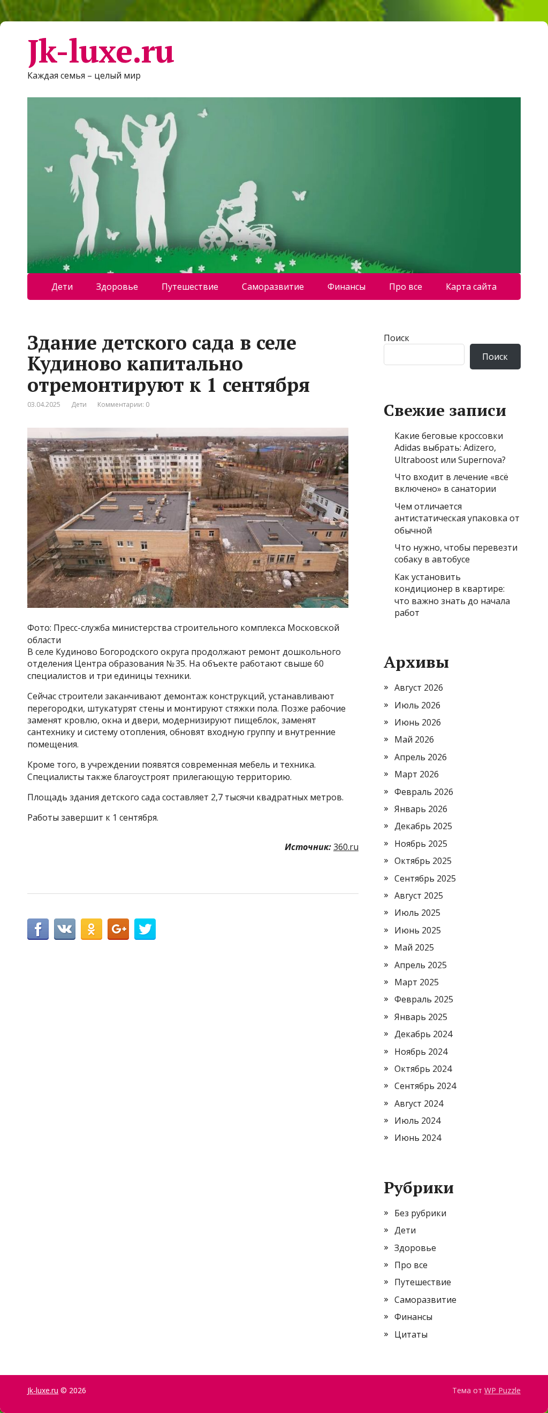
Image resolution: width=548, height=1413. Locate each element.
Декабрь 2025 (423, 826)
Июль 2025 (417, 912)
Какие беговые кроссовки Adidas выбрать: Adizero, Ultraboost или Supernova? (450, 448)
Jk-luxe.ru (100, 50)
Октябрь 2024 (423, 1069)
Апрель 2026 (420, 757)
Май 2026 (414, 739)
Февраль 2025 (423, 999)
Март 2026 (416, 774)
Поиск (396, 338)
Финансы (347, 286)
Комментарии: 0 (123, 404)
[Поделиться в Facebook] (38, 929)
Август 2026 (418, 687)
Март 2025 (416, 982)
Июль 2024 (417, 1120)
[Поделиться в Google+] (118, 929)
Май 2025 (414, 947)
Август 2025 (418, 895)
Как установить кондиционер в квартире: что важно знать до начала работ (452, 595)
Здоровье (117, 286)
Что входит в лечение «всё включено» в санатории (451, 483)
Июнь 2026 (417, 722)
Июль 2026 (417, 705)
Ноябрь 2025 (420, 844)
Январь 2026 (420, 809)
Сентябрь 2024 (425, 1086)
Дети (62, 286)
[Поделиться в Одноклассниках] (91, 929)
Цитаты (411, 1334)
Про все (405, 286)
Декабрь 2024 (423, 1034)
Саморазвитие (273, 286)
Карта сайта (471, 286)
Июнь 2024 (417, 1138)
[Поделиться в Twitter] (145, 929)
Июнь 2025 (417, 930)
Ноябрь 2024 (420, 1051)
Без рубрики (420, 1213)
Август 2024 (418, 1103)
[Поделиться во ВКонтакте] (64, 929)
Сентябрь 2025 (425, 878)
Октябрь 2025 (423, 861)
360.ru (346, 847)
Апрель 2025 (420, 965)
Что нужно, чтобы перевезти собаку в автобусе (455, 553)
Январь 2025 (420, 1017)
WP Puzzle (502, 1390)
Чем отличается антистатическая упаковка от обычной (457, 518)
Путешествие (190, 286)
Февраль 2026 (423, 792)
